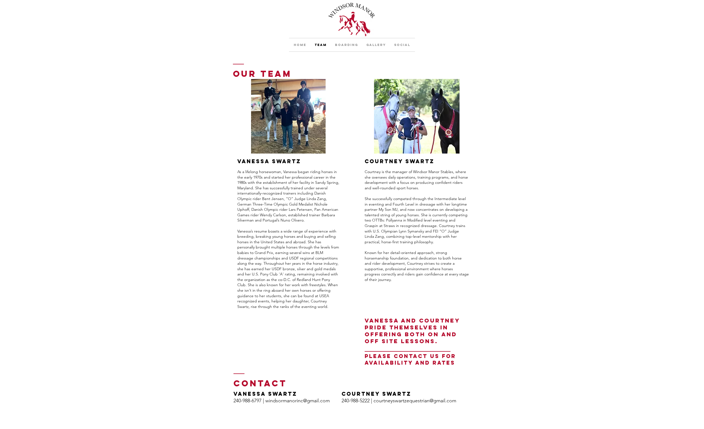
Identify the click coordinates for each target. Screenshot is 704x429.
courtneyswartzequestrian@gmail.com (414, 401)
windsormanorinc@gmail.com (297, 401)
